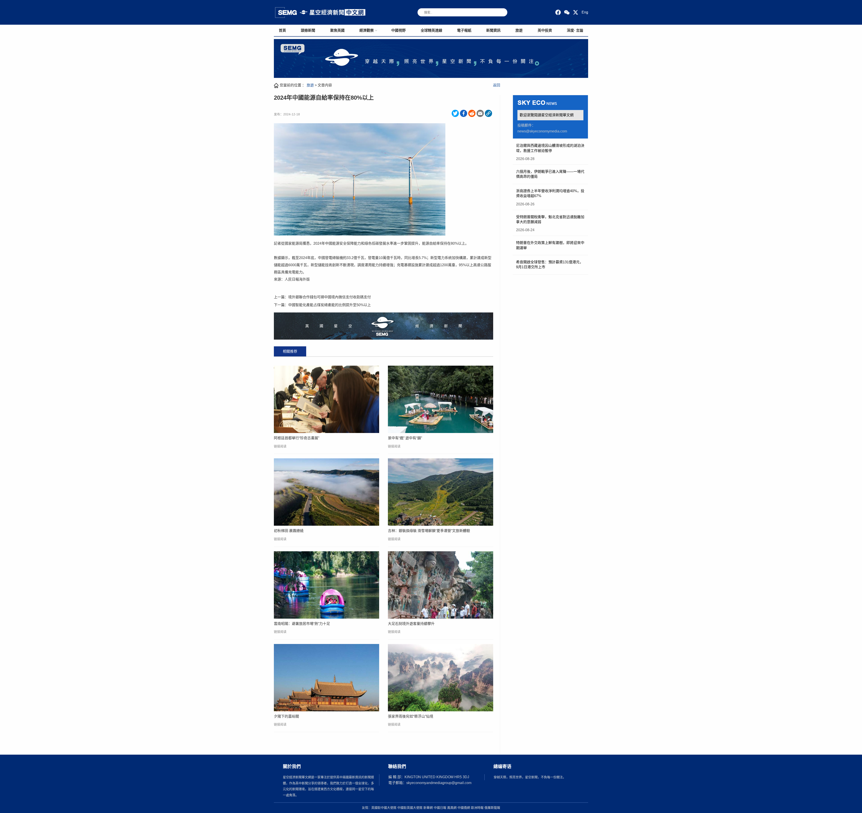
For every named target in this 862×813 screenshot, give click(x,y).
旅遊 (519, 30)
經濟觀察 (366, 30)
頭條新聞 (308, 30)
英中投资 (545, 30)
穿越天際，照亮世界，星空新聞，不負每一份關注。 (530, 777)
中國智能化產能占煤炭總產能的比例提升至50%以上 (329, 305)
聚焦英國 (337, 30)
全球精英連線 (431, 30)
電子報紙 (464, 30)
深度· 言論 (575, 30)
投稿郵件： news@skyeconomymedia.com (542, 128)
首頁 (282, 30)
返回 (496, 85)
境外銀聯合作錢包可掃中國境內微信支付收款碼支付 (329, 297)
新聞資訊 (493, 30)
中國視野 (398, 30)
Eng (585, 12)
